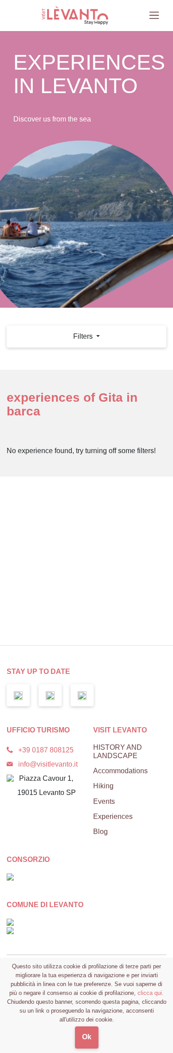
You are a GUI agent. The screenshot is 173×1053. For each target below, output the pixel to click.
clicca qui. (151, 993)
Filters (83, 336)
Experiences (113, 816)
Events (104, 801)
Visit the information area (92, 591)
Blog (100, 831)
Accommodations (120, 771)
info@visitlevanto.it (48, 764)
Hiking (103, 786)
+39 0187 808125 (46, 750)
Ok (86, 1037)
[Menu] (154, 15)
